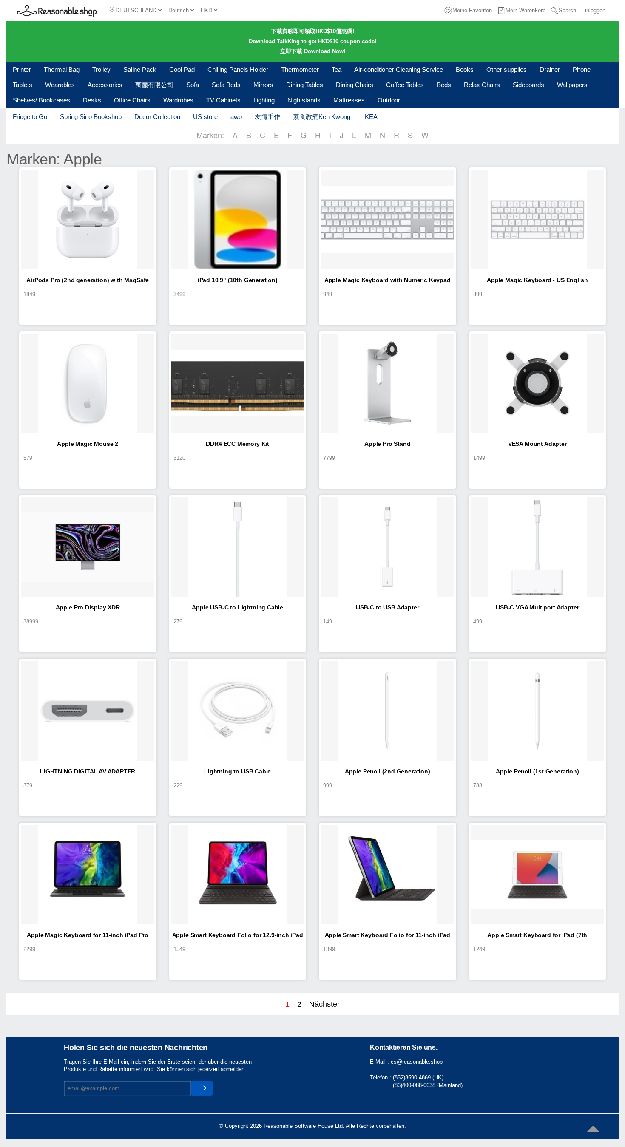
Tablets (22, 84)
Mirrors (263, 84)
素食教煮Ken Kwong (321, 116)
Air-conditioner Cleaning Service (398, 69)
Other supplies (506, 69)
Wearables (60, 84)
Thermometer (300, 69)
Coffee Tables (405, 84)
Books (465, 69)
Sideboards (528, 84)
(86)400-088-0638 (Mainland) (428, 1085)
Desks (92, 100)
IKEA (370, 116)
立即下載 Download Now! (312, 51)
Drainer (550, 69)
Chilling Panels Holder (237, 69)
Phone (582, 69)
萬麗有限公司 (154, 84)
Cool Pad (182, 69)
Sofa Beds (226, 84)
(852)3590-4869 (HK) (418, 1077)
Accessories (105, 84)
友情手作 (267, 116)
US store (205, 116)
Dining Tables (304, 84)
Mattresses (349, 100)
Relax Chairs (482, 84)
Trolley (101, 69)
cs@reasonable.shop (417, 1062)
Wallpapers (572, 84)
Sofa (192, 84)
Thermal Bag (62, 69)
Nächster (324, 1004)
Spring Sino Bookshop (91, 116)
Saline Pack (139, 69)
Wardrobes (178, 100)
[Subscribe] (202, 1088)
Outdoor (389, 100)
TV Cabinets (223, 100)
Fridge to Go (30, 116)
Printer (22, 69)
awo (236, 116)
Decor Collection (157, 116)
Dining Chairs (354, 84)
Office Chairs (132, 100)
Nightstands (304, 100)
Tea (336, 69)
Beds (444, 84)
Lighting (264, 100)
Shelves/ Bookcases (41, 100)
